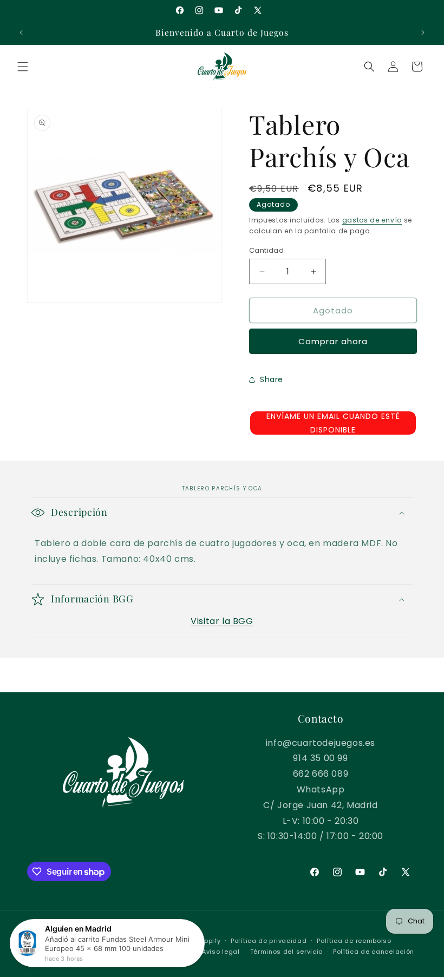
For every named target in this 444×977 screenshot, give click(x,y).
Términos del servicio (286, 951)
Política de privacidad (268, 940)
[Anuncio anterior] (21, 32)
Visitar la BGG (222, 621)
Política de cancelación (373, 951)
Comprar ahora (333, 341)
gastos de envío (372, 220)
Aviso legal (221, 951)
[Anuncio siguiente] (423, 32)
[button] (23, 66)
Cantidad (266, 250)
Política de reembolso (354, 940)
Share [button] (271, 379)
